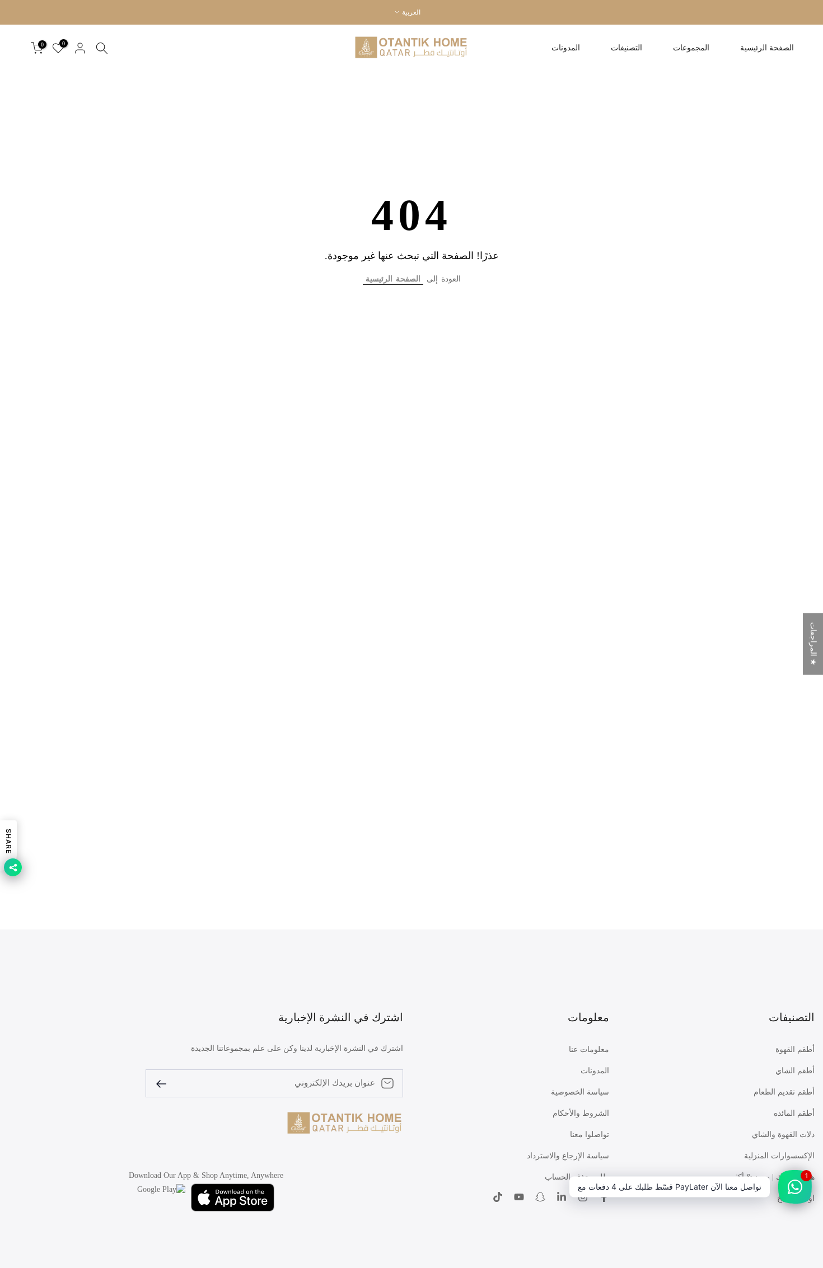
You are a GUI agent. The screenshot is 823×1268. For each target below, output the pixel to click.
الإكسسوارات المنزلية (779, 1156)
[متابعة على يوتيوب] (519, 1197)
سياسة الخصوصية (580, 1092)
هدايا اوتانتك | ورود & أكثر (773, 1177)
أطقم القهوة (795, 1049)
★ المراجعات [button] (813, 644)
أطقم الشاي (795, 1071)
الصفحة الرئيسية (767, 48)
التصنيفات (626, 48)
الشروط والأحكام (581, 1113)
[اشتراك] (166, 1083)
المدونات (565, 48)
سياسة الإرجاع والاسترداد (568, 1156)
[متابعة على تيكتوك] (498, 1197)
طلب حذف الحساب (577, 1177)
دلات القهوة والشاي (783, 1134)
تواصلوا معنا (589, 1134)
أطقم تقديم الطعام (784, 1092)
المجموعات (691, 48)
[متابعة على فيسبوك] (604, 1197)
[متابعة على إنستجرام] (583, 1197)
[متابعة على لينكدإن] (562, 1197)
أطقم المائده (794, 1113)
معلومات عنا (589, 1049)
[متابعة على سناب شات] (540, 1197)
